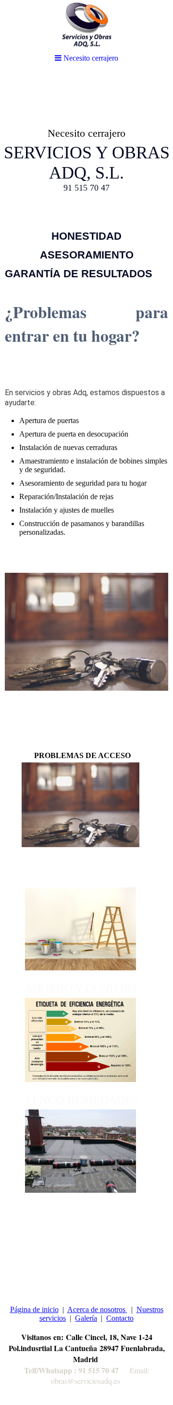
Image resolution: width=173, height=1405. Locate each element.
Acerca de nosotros (97, 1309)
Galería (86, 1318)
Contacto (120, 1318)
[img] (86, 147)
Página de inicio (34, 1309)
